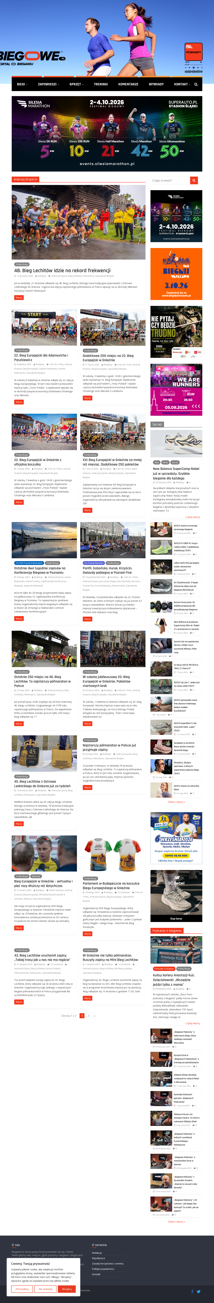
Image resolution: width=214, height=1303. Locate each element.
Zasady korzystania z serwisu (108, 1263)
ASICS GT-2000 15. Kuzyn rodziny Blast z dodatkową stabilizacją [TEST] (186, 547)
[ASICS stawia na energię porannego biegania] (161, 524)
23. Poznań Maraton (93, 563)
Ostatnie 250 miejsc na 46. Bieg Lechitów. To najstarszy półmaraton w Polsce (42, 681)
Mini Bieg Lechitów (122, 968)
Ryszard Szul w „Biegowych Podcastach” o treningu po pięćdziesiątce (186, 1059)
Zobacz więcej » (176, 801)
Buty (157, 462)
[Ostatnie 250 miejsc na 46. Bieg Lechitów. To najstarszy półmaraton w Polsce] (44, 633)
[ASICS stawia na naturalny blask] (161, 784)
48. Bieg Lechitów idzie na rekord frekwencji (62, 270)
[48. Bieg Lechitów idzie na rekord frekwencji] (78, 187)
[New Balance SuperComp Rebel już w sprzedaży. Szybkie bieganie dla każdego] (176, 431)
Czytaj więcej (193, 517)
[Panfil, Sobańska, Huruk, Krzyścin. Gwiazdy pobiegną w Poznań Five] (112, 524)
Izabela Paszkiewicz (48, 368)
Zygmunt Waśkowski (33, 585)
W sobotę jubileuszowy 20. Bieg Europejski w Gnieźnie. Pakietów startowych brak (106, 681)
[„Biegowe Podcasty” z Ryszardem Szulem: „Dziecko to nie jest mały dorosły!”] (161, 1175)
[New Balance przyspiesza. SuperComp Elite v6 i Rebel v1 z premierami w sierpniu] (161, 620)
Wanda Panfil (118, 585)
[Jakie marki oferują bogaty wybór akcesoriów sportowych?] (161, 561)
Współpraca (98, 1258)
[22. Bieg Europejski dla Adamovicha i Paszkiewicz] (44, 311)
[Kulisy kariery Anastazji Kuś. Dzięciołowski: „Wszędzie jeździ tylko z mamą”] (176, 938)
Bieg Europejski (30, 368)
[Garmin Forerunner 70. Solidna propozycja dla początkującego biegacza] (161, 600)
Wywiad (27, 898)
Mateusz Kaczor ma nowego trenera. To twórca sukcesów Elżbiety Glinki (186, 1118)
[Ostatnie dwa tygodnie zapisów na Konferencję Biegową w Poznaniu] (44, 524)
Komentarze (128, 84)
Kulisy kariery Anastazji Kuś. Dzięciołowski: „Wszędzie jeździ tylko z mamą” (174, 980)
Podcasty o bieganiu (167, 931)
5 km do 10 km (56, 364)
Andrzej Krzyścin (59, 276)
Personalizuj (22, 1289)
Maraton (136, 581)
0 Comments (123, 892)
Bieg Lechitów (74, 276)
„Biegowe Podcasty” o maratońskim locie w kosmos (184, 1161)
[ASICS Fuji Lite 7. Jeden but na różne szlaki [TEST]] (161, 680)
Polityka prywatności (103, 1268)
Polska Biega (22, 264)
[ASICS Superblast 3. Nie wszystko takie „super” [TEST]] (161, 721)
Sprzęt (75, 84)
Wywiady (156, 84)
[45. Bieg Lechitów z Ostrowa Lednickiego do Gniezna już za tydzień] (44, 737)
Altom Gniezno (56, 890)
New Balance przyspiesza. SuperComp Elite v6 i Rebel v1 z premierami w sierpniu (186, 625)
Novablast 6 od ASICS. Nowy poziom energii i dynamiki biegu (184, 746)
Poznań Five (88, 585)
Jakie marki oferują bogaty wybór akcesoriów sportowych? (186, 566)
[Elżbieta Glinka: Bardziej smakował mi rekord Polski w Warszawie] (161, 1073)
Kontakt (181, 84)
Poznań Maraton (103, 585)
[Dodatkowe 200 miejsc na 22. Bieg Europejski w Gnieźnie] (112, 311)
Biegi (21, 84)
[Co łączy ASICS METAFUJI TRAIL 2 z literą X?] (161, 663)
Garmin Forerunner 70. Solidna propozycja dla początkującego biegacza (185, 606)
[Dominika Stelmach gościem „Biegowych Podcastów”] (161, 1092)
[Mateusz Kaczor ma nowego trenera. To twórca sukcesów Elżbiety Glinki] (161, 1112)
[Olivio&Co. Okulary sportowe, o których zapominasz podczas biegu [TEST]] (161, 761)
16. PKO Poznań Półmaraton (29, 563)
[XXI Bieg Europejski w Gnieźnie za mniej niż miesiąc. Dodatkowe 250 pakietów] (112, 416)
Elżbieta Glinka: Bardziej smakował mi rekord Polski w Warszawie (186, 1078)
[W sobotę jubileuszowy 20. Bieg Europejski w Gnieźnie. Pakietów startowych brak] (112, 633)
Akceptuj (67, 1289)
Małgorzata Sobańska (120, 581)
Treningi (101, 84)
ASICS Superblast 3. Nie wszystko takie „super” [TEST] (185, 727)
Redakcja (42, 276)
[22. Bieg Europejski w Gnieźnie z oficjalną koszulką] (44, 416)
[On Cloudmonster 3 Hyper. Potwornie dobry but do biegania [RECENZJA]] (161, 580)
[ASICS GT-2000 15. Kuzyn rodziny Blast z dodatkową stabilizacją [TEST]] (161, 541)
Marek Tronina (33, 581)
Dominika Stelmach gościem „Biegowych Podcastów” (183, 1098)
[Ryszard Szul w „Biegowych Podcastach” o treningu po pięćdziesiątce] (161, 1053)
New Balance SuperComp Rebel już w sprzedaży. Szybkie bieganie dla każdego (176, 473)
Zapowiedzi (47, 84)
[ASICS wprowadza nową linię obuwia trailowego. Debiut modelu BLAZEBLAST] (161, 698)
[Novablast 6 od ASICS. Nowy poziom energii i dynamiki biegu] (161, 741)
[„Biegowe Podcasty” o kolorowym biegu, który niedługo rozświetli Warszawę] (161, 1030)
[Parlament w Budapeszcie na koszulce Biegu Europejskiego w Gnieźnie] (112, 837)
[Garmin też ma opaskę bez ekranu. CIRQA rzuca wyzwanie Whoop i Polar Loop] (161, 639)
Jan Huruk (104, 581)
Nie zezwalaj (45, 1289)
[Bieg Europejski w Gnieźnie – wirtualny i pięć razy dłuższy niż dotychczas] (44, 837)
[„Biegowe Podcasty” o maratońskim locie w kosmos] (161, 1155)
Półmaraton (88, 276)
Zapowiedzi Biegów (104, 276)
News (165, 462)
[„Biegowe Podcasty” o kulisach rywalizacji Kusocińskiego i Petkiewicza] (161, 1132)
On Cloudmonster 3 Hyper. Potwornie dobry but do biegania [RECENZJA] (186, 586)
